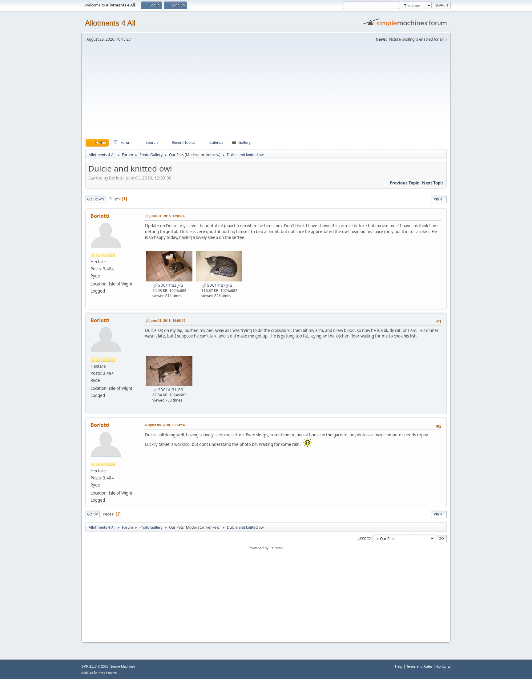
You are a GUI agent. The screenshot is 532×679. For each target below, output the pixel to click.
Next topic (433, 183)
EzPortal (276, 548)
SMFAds (87, 672)
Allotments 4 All (110, 23)
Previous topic (404, 183)
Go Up (92, 514)
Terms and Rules (419, 666)
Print (439, 199)
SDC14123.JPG (170, 285)
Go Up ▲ (443, 666)
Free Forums (108, 672)
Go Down (95, 199)
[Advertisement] (266, 92)
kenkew (212, 154)
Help (398, 666)
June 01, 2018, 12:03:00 (167, 215)
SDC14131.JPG (170, 389)
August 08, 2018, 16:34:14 (164, 424)
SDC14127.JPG (219, 285)
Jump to (364, 538)
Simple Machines (122, 666)
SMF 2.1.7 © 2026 (94, 666)
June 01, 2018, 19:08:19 (167, 320)
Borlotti (100, 215)
